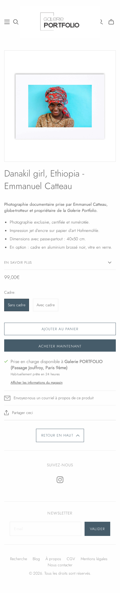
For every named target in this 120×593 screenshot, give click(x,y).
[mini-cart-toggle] (111, 22)
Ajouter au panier (60, 329)
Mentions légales (94, 559)
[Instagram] (60, 479)
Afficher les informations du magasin (37, 382)
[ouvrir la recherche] (16, 22)
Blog (36, 559)
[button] (60, 435)
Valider (97, 528)
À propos (53, 559)
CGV (71, 559)
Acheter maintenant (60, 346)
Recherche (18, 559)
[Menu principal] (7, 22)
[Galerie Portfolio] (60, 21)
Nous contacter (60, 565)
